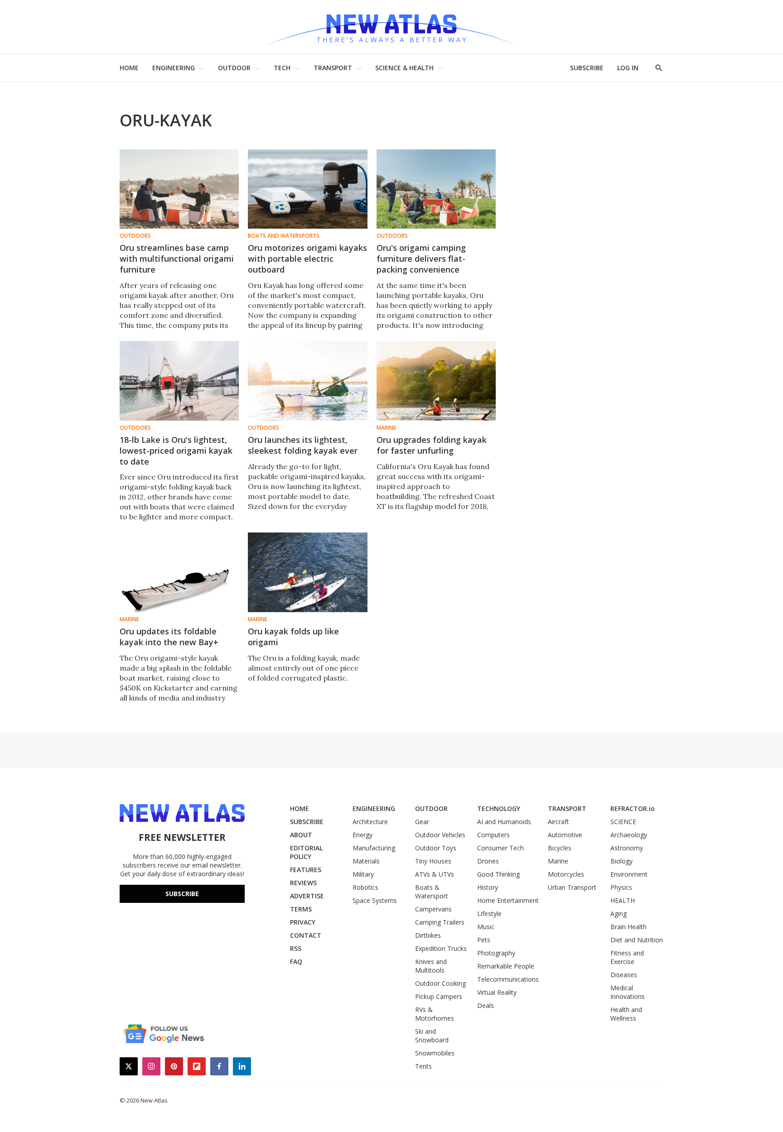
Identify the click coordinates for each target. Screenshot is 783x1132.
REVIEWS (303, 882)
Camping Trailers (439, 922)
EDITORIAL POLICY (306, 852)
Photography (496, 953)
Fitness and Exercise (627, 957)
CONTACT (305, 935)
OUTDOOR (234, 67)
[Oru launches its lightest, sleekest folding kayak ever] (307, 380)
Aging (618, 913)
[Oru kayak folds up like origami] (307, 572)
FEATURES (305, 869)
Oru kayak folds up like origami (293, 637)
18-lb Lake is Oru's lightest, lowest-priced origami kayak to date (176, 450)
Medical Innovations (627, 992)
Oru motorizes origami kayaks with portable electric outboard (307, 258)
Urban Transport (572, 887)
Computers (493, 834)
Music (485, 926)
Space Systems (375, 900)
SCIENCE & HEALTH (404, 67)
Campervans (433, 909)
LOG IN (627, 67)
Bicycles (559, 848)
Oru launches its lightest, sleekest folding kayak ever (303, 445)
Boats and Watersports (283, 236)
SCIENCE (623, 821)
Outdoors (135, 236)
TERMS (301, 909)
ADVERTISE (307, 896)
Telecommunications (508, 979)
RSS (295, 948)
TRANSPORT (333, 67)
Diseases (623, 974)
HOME (129, 67)
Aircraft (558, 821)
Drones (488, 861)
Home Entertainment (508, 900)
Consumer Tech (500, 848)
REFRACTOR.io (632, 808)
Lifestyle (489, 913)
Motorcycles (566, 874)
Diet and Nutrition (636, 939)
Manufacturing (374, 848)
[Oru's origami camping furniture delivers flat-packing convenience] (436, 189)
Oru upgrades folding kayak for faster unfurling (432, 445)
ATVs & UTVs (434, 874)
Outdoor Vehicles (440, 834)
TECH (282, 67)
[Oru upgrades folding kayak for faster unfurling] (436, 380)
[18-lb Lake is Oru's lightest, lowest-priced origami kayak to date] (179, 380)
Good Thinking (498, 874)
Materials (366, 861)
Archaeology (628, 834)
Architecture (370, 821)
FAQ (296, 961)
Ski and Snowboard (432, 1035)
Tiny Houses (433, 861)
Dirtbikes (428, 935)
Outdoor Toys (435, 848)
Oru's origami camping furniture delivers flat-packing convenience (421, 258)
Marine (386, 428)
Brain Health (628, 926)
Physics (621, 887)
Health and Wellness (626, 1013)
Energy (362, 834)
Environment (629, 874)
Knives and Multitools (431, 965)
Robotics (365, 887)
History (487, 887)
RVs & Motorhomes (434, 1013)
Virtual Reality (497, 992)
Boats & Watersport (431, 891)
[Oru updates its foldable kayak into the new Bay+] (179, 572)
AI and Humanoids (504, 821)
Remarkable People (505, 966)
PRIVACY (302, 922)
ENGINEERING (173, 67)
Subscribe (182, 893)
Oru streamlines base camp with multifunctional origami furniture (177, 258)
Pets (483, 939)
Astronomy (626, 848)
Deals (485, 1005)
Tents (423, 1066)
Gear (422, 821)
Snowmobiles (434, 1053)
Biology (621, 861)
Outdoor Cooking (440, 983)
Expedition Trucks (441, 948)
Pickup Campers (438, 996)
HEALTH (622, 900)
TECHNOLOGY (498, 808)
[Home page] (391, 26)
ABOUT (301, 834)
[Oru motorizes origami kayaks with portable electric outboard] (307, 189)
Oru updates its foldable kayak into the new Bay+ (169, 637)
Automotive (565, 834)
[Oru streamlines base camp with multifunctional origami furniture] (179, 189)
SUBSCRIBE (587, 67)
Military (363, 874)
